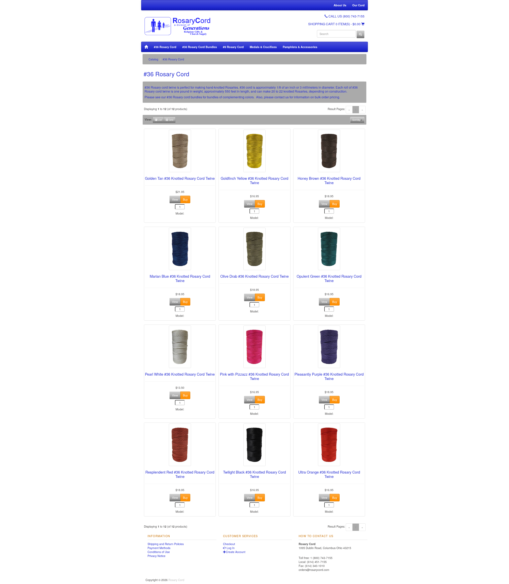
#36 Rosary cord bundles (184, 97)
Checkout (229, 544)
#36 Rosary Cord (165, 47)
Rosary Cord (176, 580)
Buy (185, 199)
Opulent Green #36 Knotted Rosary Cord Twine (329, 278)
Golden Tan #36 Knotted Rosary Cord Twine (180, 178)
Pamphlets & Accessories (300, 47)
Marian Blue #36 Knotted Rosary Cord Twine (180, 278)
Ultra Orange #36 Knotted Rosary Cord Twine (329, 474)
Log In (230, 548)
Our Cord (358, 5)
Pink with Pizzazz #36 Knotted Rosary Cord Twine (254, 376)
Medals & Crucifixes (263, 47)
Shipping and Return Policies (166, 544)
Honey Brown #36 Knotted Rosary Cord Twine (329, 180)
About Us (340, 5)
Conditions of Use (159, 552)
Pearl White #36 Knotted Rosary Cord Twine (180, 374)
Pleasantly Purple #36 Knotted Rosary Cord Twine (329, 376)
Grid (170, 119)
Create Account (235, 552)
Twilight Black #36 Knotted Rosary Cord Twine (254, 474)
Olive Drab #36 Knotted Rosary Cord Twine (254, 276)
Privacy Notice (156, 556)
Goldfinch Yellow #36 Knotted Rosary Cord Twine (254, 180)
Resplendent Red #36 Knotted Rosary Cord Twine (179, 474)
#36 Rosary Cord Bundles (199, 47)
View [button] (175, 199)
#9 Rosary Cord (233, 47)
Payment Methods (159, 548)
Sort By (356, 119)
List (159, 119)
